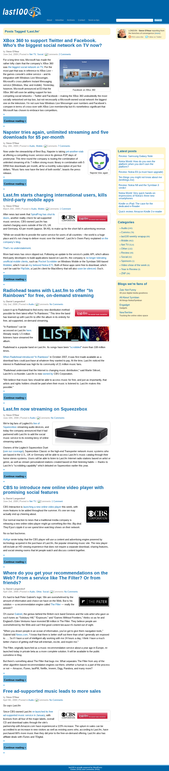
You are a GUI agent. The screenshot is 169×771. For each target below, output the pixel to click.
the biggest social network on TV (25, 67)
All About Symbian (129, 297)
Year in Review (129, 269)
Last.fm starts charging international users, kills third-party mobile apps (55, 197)
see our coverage (13, 451)
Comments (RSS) (92, 769)
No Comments (56, 304)
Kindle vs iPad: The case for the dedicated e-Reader (136, 205)
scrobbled (75, 347)
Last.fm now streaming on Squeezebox (45, 409)
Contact (81, 20)
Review (125, 252)
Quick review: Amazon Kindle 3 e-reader (140, 211)
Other (38, 591)
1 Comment (65, 209)
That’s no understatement (17, 248)
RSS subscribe (137, 37)
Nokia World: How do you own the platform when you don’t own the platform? (137, 164)
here (28, 330)
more (157, 33)
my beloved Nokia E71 (41, 265)
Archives (71, 20)
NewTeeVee (125, 312)
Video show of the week (134, 265)
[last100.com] (22, 11)
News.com (22, 634)
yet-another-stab (74, 151)
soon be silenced (87, 268)
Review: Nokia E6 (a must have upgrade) (141, 172)
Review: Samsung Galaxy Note (136, 156)
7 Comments (64, 146)
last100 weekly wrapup (133, 236)
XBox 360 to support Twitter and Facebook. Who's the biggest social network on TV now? (52, 43)
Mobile (39, 146)
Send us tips (93, 20)
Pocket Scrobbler (47, 261)
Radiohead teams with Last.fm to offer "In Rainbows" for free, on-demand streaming (48, 293)
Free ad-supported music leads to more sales (52, 691)
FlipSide (25, 268)
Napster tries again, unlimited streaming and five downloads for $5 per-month (55, 134)
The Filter (56, 604)
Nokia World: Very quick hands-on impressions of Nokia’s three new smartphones (137, 196)
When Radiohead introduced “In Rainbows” (26, 357)
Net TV (32, 54)
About (49, 20)
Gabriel (18, 614)
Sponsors (126, 261)
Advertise (59, 20)
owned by (48, 373)
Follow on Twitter (155, 37)
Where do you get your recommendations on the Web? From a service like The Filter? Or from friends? (55, 578)
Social (40, 54)
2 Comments (65, 54)
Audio (32, 146)
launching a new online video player (42, 507)
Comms (125, 232)
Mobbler (7, 265)
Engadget (124, 305)
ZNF (123, 273)
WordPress (97, 767)
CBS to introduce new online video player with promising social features (53, 490)
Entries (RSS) (76, 769)
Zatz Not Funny (127, 290)
